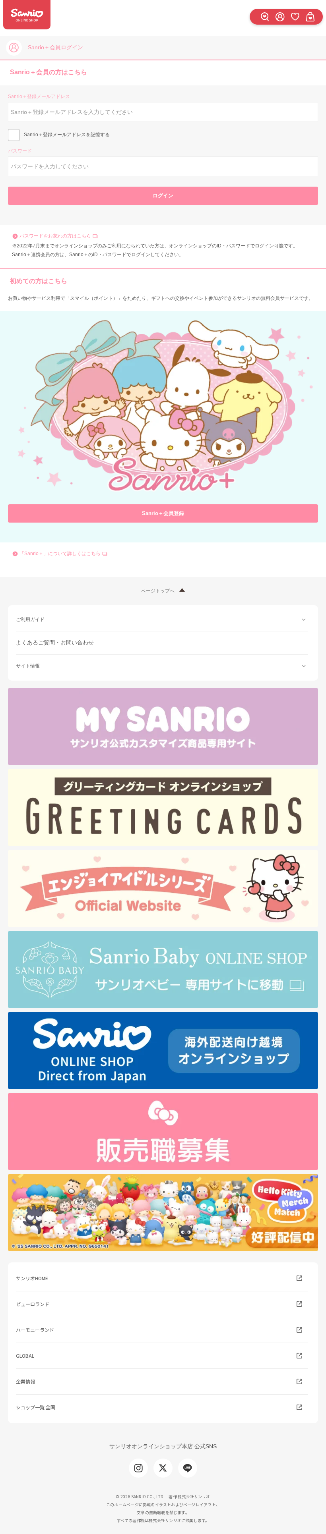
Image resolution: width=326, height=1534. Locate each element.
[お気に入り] (295, 16)
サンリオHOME (32, 1278)
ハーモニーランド (35, 1329)
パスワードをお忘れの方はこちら (55, 236)
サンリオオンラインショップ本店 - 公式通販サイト (26, 14)
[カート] (310, 16)
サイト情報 (28, 666)
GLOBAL (25, 1355)
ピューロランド (32, 1304)
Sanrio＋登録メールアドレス (39, 96)
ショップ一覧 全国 (35, 1407)
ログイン (163, 196)
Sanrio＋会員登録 (163, 513)
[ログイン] (280, 16)
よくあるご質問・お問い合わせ (55, 642)
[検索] (265, 16)
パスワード (20, 151)
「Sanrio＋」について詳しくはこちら (60, 553)
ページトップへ (158, 591)
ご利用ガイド (30, 619)
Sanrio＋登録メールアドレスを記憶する (67, 134)
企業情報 (25, 1381)
